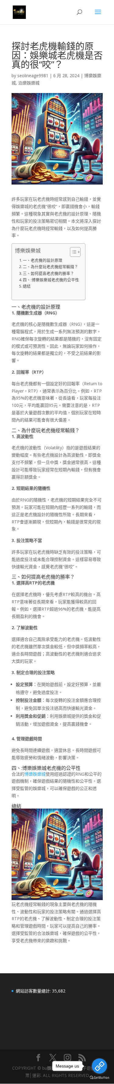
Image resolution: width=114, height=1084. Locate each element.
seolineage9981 (32, 75)
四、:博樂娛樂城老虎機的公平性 (51, 279)
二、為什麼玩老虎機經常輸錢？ (50, 266)
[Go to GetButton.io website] (99, 1078)
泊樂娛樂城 (29, 83)
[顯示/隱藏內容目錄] (72, 252)
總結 (27, 286)
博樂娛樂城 (35, 774)
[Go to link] (99, 1066)
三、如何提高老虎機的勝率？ (48, 273)
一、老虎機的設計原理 (42, 260)
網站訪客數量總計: (34, 991)
